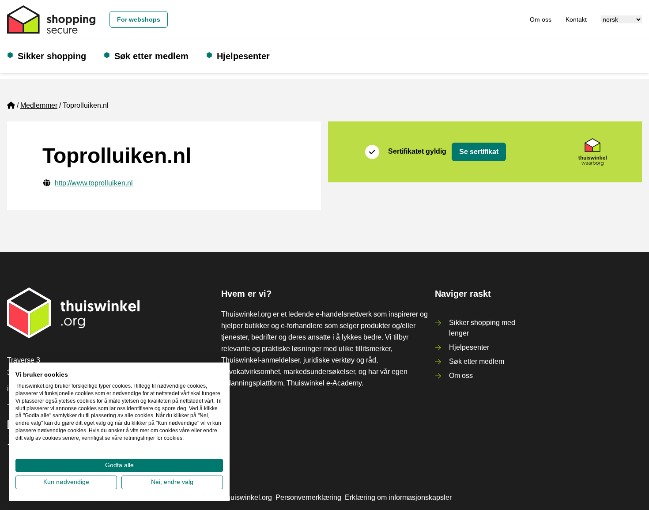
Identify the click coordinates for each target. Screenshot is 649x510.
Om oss (540, 19)
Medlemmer (38, 105)
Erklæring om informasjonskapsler (398, 497)
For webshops (138, 19)
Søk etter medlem (151, 56)
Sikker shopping (52, 56)
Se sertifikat (478, 151)
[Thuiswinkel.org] (51, 19)
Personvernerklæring (308, 497)
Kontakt (576, 19)
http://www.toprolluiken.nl (94, 183)
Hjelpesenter (243, 56)
